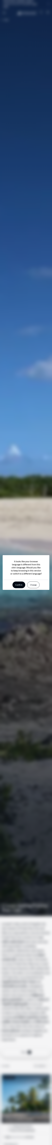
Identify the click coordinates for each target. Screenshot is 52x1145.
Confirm (18, 585)
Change (33, 585)
